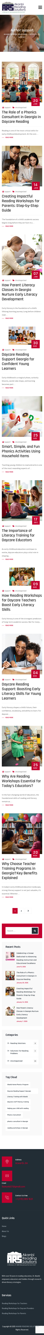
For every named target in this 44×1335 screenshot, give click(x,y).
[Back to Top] (39, 1331)
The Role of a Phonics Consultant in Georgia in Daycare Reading (21, 116)
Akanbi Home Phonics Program (17, 1084)
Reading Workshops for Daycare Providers (18, 1308)
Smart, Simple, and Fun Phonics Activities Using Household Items (21, 451)
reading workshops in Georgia (17, 1128)
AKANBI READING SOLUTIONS (27, 1326)
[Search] (35, 931)
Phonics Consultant (14, 1115)
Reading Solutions (18, 1043)
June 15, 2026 (21, 967)
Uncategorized (20, 107)
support (7, 107)
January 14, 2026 (22, 1002)
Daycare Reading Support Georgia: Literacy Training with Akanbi (19, 1092)
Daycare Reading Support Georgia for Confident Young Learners (18, 361)
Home (4, 1226)
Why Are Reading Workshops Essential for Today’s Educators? (21, 781)
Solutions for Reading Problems (19, 1052)
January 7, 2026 (21, 1021)
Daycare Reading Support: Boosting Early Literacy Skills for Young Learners (21, 691)
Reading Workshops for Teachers (14, 1303)
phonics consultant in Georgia (17, 1121)
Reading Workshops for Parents (14, 1313)
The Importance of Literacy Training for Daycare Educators (18, 535)
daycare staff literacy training (18, 1102)
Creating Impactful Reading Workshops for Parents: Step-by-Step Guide (20, 203)
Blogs (4, 1236)
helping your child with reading (18, 1108)
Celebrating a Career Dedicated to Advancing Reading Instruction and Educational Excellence (26, 958)
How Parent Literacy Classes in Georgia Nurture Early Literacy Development (19, 292)
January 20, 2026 (22, 983)
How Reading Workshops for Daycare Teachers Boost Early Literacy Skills (22, 602)
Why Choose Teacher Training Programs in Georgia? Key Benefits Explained (19, 871)
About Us (5, 1231)
